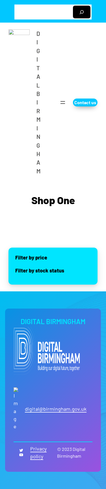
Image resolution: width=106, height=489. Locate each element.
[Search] (81, 12)
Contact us (85, 102)
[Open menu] (62, 102)
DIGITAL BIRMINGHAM (53, 321)
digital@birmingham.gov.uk (55, 409)
